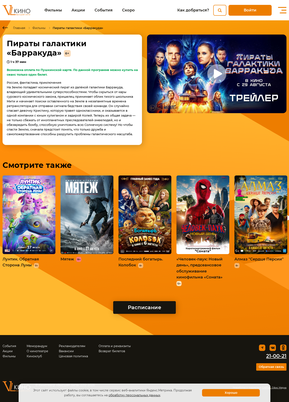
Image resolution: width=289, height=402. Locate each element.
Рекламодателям (72, 346)
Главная (19, 28)
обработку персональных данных (134, 395)
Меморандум (37, 346)
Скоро (128, 10)
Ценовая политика (73, 356)
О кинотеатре (37, 351)
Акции (78, 10)
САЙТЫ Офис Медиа (274, 387)
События (104, 10)
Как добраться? (193, 10)
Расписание (144, 307)
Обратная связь (271, 367)
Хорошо (231, 393)
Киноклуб (34, 356)
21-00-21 (276, 356)
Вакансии (66, 351)
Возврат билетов (112, 351)
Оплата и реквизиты (115, 346)
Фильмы (53, 10)
